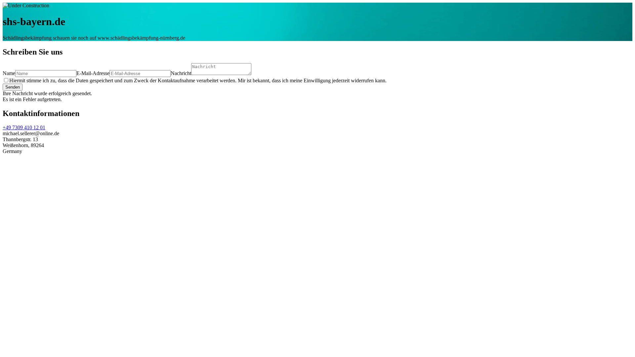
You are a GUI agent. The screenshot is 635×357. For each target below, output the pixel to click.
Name (9, 73)
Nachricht (181, 73)
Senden (12, 87)
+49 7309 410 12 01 (24, 127)
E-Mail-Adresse (92, 73)
